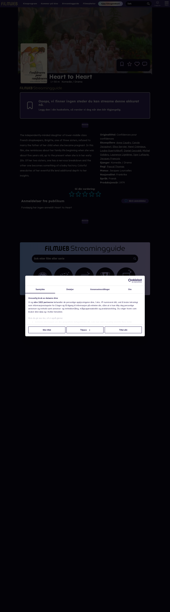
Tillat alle (123, 330)
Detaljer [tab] (70, 289)
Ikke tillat (47, 330)
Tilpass (83, 330)
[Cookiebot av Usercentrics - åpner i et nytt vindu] (130, 281)
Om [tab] (129, 289)
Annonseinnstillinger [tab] (100, 289)
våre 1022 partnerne (43, 302)
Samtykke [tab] (40, 289)
